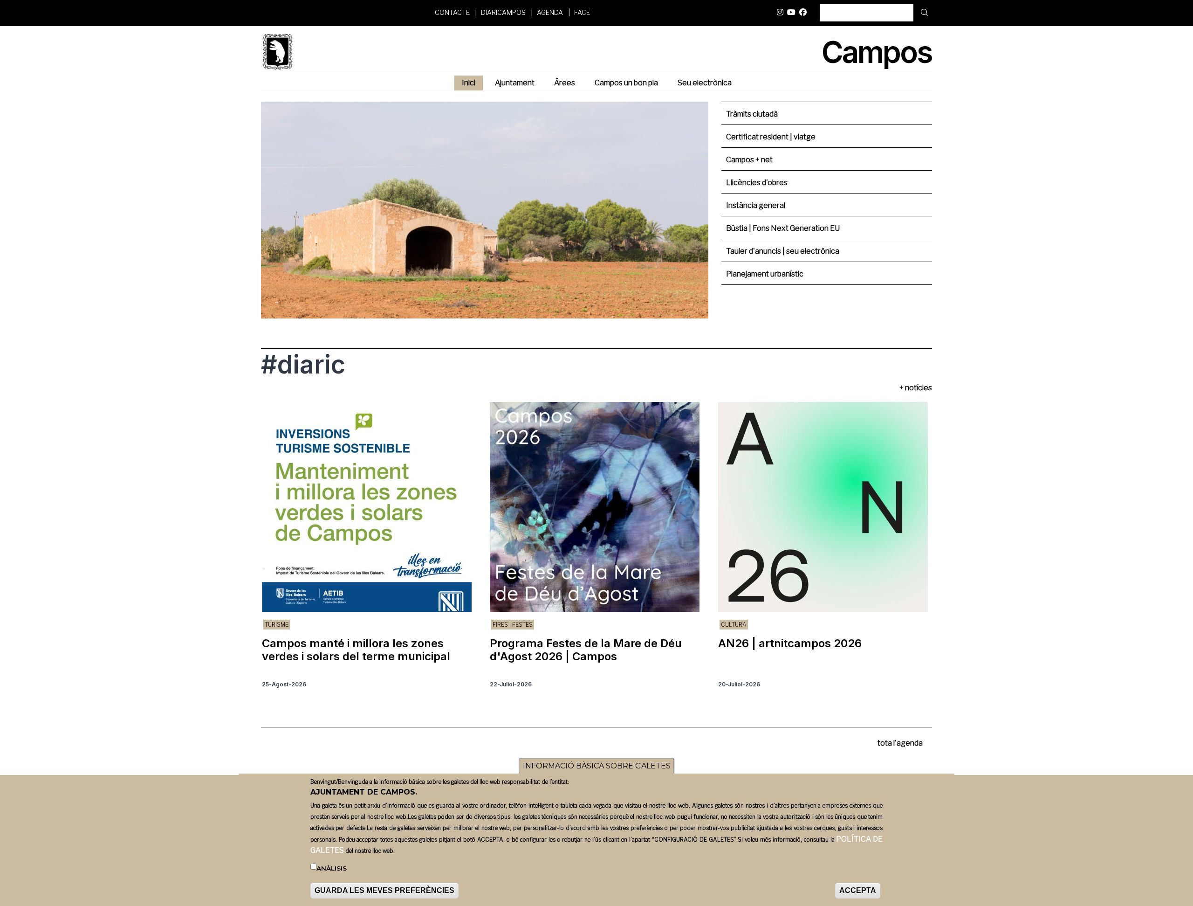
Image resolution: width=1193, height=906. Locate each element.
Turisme (276, 624)
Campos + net (749, 159)
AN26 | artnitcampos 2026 (790, 643)
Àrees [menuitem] (564, 82)
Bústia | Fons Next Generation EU (783, 228)
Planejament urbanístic (764, 274)
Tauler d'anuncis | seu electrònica (782, 251)
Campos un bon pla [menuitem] (626, 82)
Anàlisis (331, 868)
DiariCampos (503, 12)
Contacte (452, 12)
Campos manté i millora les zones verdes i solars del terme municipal (356, 649)
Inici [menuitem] (468, 82)
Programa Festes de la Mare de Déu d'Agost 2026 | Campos (586, 649)
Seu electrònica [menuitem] (705, 82)
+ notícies (915, 387)
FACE (582, 12)
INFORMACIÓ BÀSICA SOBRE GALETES (597, 765)
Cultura (734, 624)
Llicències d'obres (757, 182)
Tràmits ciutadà (752, 114)
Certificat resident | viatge (771, 136)
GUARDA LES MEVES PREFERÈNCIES (384, 890)
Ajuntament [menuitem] (515, 82)
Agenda (550, 12)
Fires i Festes (513, 624)
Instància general (755, 205)
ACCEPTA (857, 890)
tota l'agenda (900, 743)
